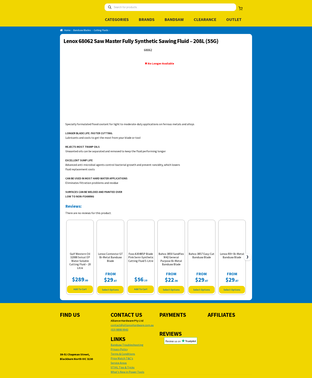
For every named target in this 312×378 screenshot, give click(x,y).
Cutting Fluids (101, 30)
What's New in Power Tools (127, 372)
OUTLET (234, 19)
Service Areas (119, 363)
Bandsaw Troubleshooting (127, 345)
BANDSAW (174, 19)
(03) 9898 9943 (119, 329)
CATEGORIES (117, 19)
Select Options (110, 289)
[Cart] (240, 8)
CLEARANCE (205, 19)
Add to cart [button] (80, 289)
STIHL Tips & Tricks (123, 367)
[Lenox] (234, 64)
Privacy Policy (119, 349)
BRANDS (147, 19)
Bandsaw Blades (82, 30)
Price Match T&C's (122, 358)
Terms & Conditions (123, 354)
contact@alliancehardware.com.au (132, 325)
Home (67, 30)
